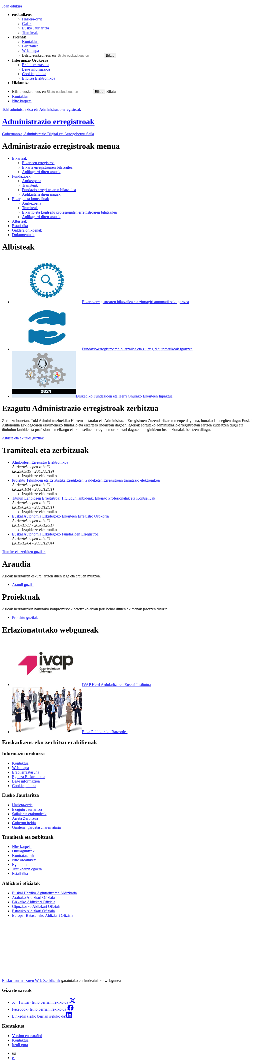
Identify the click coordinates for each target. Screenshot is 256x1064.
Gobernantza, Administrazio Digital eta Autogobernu (48, 134)
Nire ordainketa (24, 860)
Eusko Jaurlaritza (35, 28)
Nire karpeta (22, 101)
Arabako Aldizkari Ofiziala (33, 897)
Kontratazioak (23, 855)
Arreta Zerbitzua (25, 818)
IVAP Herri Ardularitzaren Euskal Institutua (116, 684)
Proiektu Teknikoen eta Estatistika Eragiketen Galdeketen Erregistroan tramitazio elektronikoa (86, 480)
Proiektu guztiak (25, 617)
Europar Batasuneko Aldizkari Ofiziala (42, 915)
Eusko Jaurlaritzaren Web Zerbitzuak (31, 980)
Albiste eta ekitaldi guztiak (23, 438)
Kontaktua (30, 41)
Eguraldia (19, 864)
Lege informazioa (26, 781)
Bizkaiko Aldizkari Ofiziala (33, 902)
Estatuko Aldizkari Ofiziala (33, 911)
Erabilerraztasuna (35, 65)
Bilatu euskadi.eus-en (39, 55)
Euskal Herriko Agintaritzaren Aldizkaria (44, 893)
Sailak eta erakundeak (29, 814)
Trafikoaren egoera (27, 869)
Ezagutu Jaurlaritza (27, 809)
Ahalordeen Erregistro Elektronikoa (40, 462)
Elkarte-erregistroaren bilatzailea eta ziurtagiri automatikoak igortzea (135, 302)
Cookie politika (34, 74)
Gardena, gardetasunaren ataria (36, 827)
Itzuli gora (20, 1045)
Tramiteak (30, 32)
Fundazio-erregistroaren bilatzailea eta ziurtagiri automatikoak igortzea (137, 349)
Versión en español (27, 1036)
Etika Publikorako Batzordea (105, 732)
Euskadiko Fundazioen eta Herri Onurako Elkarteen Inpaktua (124, 396)
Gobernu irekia (24, 823)
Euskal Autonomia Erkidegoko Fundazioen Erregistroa (55, 534)
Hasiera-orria (32, 19)
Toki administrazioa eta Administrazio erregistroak (41, 109)
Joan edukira (12, 6)
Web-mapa (30, 50)
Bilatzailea (30, 46)
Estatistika (20, 873)
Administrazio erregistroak (48, 121)
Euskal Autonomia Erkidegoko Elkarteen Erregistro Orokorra (60, 516)
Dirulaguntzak (23, 851)
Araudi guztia (23, 584)
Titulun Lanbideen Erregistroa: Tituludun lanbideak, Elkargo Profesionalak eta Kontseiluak (83, 498)
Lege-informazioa (36, 69)
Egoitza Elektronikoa (38, 78)
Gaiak (27, 23)
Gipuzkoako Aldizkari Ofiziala (36, 906)
